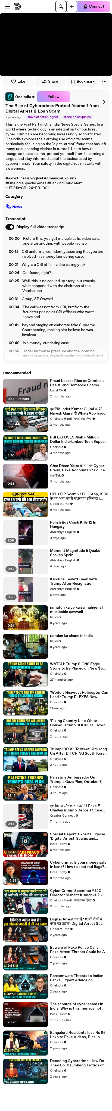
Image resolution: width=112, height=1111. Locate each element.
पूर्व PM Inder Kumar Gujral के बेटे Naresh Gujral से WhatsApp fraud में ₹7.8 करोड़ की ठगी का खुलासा (79, 411)
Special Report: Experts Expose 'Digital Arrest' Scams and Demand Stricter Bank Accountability (77, 836)
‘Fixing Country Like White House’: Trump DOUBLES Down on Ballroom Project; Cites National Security (77, 723)
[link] (20, 96)
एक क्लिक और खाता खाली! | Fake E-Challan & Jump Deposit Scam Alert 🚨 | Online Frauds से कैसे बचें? (79, 808)
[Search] (60, 6)
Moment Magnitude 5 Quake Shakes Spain (75, 553)
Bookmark (86, 81)
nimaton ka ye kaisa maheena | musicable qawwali (76, 609)
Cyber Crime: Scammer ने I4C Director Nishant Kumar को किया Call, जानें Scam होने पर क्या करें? (76, 893)
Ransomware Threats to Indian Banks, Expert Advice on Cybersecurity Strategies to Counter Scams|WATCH (76, 978)
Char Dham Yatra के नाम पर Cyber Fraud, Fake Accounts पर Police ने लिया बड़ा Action (79, 468)
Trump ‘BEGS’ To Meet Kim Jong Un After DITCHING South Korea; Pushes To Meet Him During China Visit (79, 751)
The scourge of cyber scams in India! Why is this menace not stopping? (76, 1006)
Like (21, 81)
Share (53, 81)
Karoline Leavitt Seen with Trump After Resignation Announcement (73, 581)
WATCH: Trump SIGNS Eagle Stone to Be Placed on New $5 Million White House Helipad (76, 666)
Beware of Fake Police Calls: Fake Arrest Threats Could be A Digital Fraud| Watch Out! (77, 949)
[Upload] (71, 6)
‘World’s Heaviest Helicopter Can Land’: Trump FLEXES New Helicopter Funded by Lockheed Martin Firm (79, 694)
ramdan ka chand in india (71, 636)
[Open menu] (7, 6)
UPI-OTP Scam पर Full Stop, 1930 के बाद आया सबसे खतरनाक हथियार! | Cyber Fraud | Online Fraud (79, 496)
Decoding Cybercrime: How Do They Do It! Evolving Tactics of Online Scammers (77, 1063)
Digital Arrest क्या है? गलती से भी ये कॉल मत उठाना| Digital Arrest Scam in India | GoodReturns (78, 921)
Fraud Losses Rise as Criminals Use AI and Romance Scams (77, 383)
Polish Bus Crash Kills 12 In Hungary (73, 524)
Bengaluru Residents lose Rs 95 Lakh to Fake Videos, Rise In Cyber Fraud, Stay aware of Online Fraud (77, 1035)
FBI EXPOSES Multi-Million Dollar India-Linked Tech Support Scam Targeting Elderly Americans (79, 439)
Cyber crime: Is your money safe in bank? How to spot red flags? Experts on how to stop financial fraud (78, 864)
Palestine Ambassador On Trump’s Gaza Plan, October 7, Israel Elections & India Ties (76, 779)
